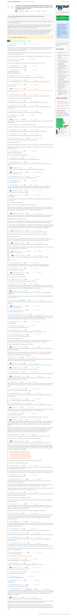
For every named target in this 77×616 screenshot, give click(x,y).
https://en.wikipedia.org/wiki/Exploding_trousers (20, 455)
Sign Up (67, 1)
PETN (36, 204)
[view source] (23, 12)
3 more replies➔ (13, 260)
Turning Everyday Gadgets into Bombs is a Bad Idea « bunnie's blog (26, 16)
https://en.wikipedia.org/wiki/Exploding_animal (20, 451)
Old (25, 40)
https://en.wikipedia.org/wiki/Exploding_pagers (20, 454)
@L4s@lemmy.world (62, 101)
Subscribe (62, 16)
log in (15, 37)
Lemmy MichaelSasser (15, 1)
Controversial (17, 40)
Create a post (63, 19)
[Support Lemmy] (35, 1)
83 (17, 12)
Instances (54, 614)
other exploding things (42, 352)
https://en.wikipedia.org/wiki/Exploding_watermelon (21, 456)
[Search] (61, 1)
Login (64, 1)
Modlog (46, 614)
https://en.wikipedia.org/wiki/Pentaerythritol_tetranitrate (20, 556)
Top (11, 40)
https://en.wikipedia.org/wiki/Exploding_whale (20, 458)
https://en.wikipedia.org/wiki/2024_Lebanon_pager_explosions (24, 353)
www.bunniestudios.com (19, 9)
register (19, 37)
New (22, 40)
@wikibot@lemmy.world (63, 108)
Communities (25, 1)
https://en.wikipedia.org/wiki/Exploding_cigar (19, 452)
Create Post (31, 1)
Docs (58, 614)
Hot (8, 40)
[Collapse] (8, 44)
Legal (49, 614)
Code (61, 614)
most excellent (63, 42)
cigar (21, 173)
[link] (19, 13)
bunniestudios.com (15, 409)
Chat (29, 40)
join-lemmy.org (66, 614)
